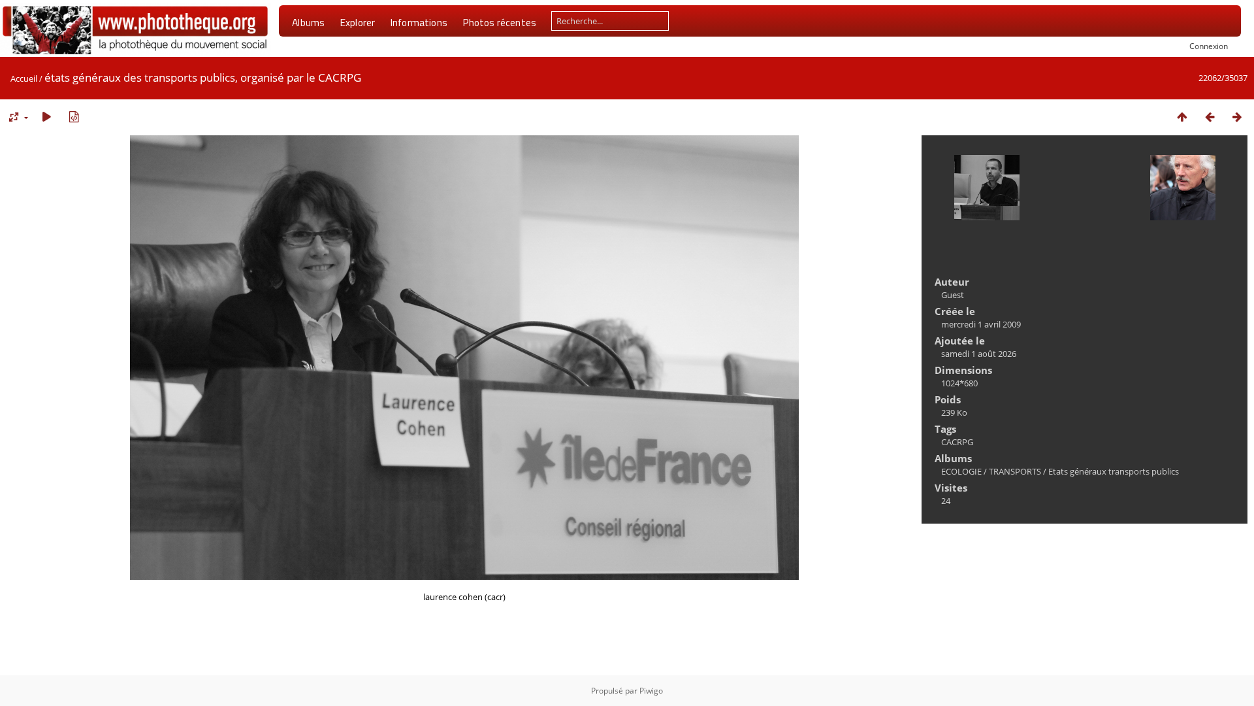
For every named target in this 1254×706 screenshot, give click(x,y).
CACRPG (957, 442)
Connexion (1208, 46)
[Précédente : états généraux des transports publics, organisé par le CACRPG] (1209, 116)
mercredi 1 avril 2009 (981, 324)
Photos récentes (499, 22)
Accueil (23, 78)
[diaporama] (46, 116)
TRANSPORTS (1015, 471)
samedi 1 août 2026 (978, 354)
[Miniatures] (1182, 116)
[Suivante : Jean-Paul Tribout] (1237, 116)
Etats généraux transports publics (1113, 471)
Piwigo (651, 690)
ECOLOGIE (961, 471)
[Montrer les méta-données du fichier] (74, 116)
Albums (308, 22)
